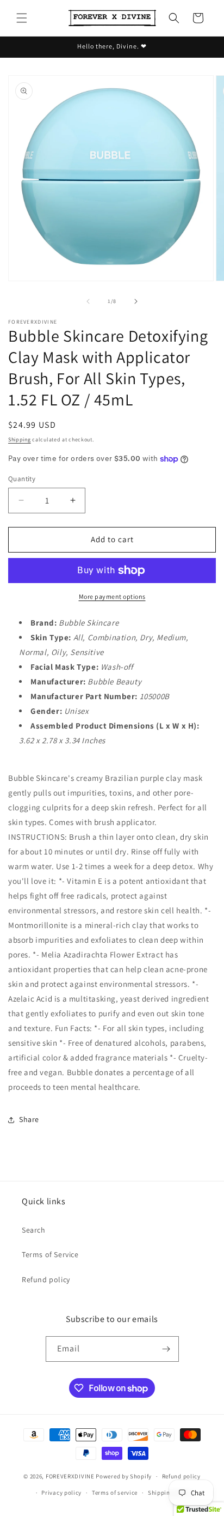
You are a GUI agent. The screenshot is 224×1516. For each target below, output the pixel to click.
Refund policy (46, 1279)
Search (34, 1230)
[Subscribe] (166, 1349)
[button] (22, 18)
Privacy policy (61, 1492)
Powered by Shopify (124, 1476)
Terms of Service (50, 1254)
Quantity (21, 478)
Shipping (19, 439)
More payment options (112, 596)
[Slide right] (136, 301)
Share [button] (29, 1119)
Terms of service (115, 1492)
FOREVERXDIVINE (70, 1476)
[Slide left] (88, 301)
